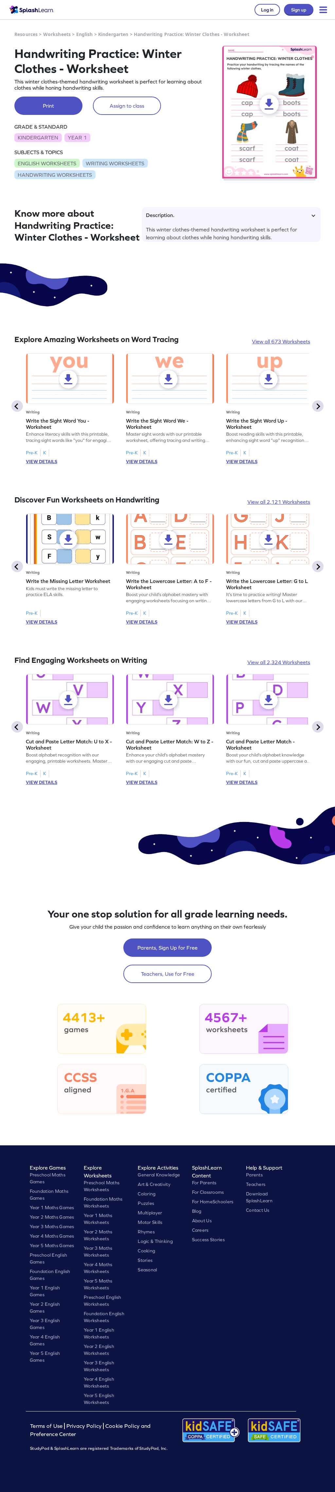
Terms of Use (47, 1426)
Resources (26, 34)
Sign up (298, 9)
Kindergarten (113, 34)
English (84, 34)
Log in (267, 9)
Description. (160, 215)
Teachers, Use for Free (167, 974)
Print (48, 106)
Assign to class (127, 106)
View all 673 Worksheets (281, 341)
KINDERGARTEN (38, 137)
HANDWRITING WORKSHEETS (55, 175)
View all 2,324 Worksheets (278, 662)
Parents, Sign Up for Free (167, 948)
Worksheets (57, 34)
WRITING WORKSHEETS (115, 163)
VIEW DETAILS (41, 461)
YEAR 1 (77, 137)
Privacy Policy (84, 1426)
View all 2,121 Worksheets (278, 502)
